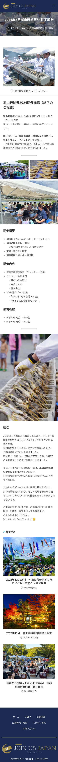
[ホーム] (6, 27)
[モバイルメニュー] (53, 6)
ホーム (16, 716)
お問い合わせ (29, 728)
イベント (42, 91)
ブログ (28, 716)
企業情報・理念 (19, 722)
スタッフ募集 (39, 722)
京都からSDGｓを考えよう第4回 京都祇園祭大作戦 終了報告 (29, 684)
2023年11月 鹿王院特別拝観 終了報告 (29, 633)
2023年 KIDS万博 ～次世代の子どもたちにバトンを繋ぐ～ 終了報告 (29, 581)
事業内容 (41, 716)
